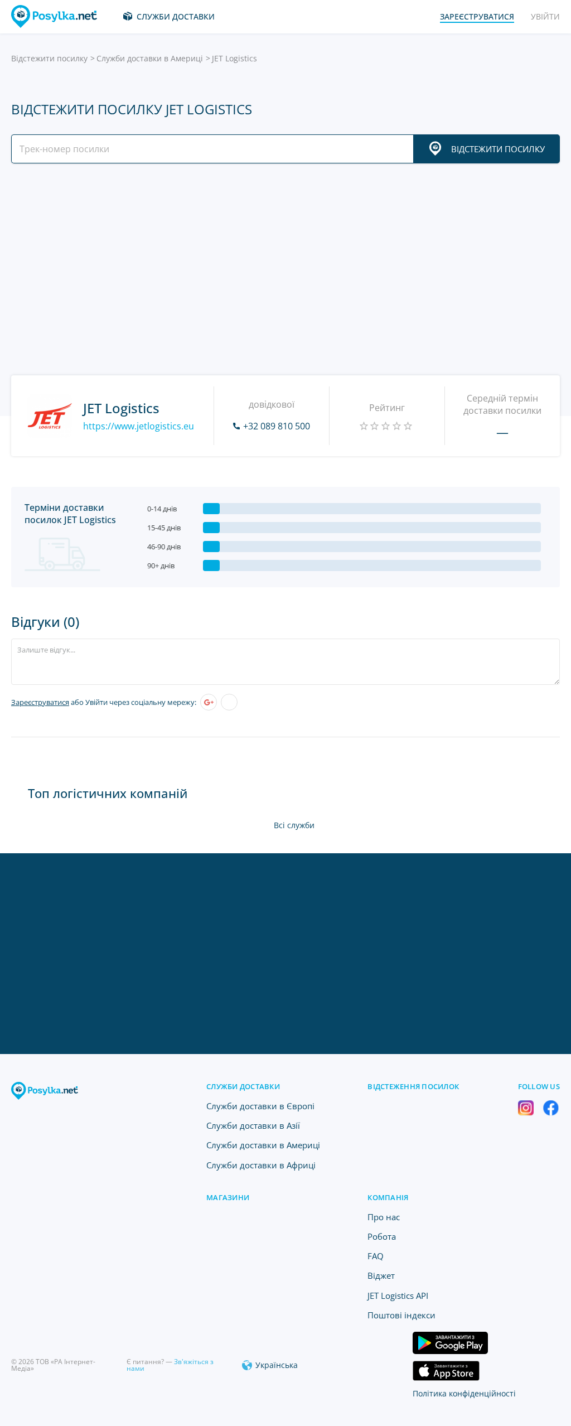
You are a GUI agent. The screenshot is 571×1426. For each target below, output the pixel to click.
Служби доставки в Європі (260, 1105)
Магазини (227, 1197)
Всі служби (294, 825)
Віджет (381, 1275)
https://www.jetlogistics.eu (138, 426)
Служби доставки (176, 16)
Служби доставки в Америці (149, 58)
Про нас (383, 1216)
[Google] (208, 702)
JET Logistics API (397, 1295)
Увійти (545, 16)
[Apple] (229, 702)
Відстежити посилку (49, 58)
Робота (381, 1236)
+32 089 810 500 (276, 426)
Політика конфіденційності (464, 1393)
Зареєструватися (40, 702)
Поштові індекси (401, 1315)
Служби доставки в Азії (253, 1125)
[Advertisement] (285, 269)
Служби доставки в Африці (261, 1165)
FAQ (375, 1255)
